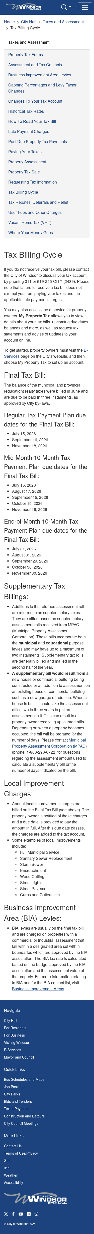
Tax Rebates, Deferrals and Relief (38, 202)
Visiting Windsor (16, 1042)
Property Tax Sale (24, 172)
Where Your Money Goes (30, 232)
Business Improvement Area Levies (39, 75)
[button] (66, 7)
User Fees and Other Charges (35, 212)
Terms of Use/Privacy (21, 1153)
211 (7, 1160)
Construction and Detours (24, 1115)
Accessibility (13, 1182)
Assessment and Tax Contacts (35, 65)
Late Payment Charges (28, 131)
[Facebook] (13, 1213)
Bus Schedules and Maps (24, 1079)
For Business (14, 1035)
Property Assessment (27, 162)
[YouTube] (21, 1213)
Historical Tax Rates (26, 111)
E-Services (12, 1049)
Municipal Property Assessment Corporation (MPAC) (49, 743)
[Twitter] (6, 1213)
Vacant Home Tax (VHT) (29, 222)
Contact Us (13, 1145)
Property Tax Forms (25, 54)
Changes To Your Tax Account (35, 101)
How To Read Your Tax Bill (32, 121)
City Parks (12, 1093)
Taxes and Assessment (63, 22)
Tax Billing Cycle (23, 192)
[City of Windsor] (35, 1197)
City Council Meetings (21, 1123)
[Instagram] (37, 1213)
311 (7, 1167)
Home (9, 22)
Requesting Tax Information (32, 182)
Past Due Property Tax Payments (37, 141)
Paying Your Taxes (25, 151)
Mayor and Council (19, 1057)
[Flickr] (29, 1213)
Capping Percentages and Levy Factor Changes (42, 88)
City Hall (28, 22)
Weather (11, 1175)
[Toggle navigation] (85, 7)
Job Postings (14, 1086)
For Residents (15, 1027)
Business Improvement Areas (38, 989)
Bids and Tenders (18, 1101)
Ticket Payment (16, 1108)
